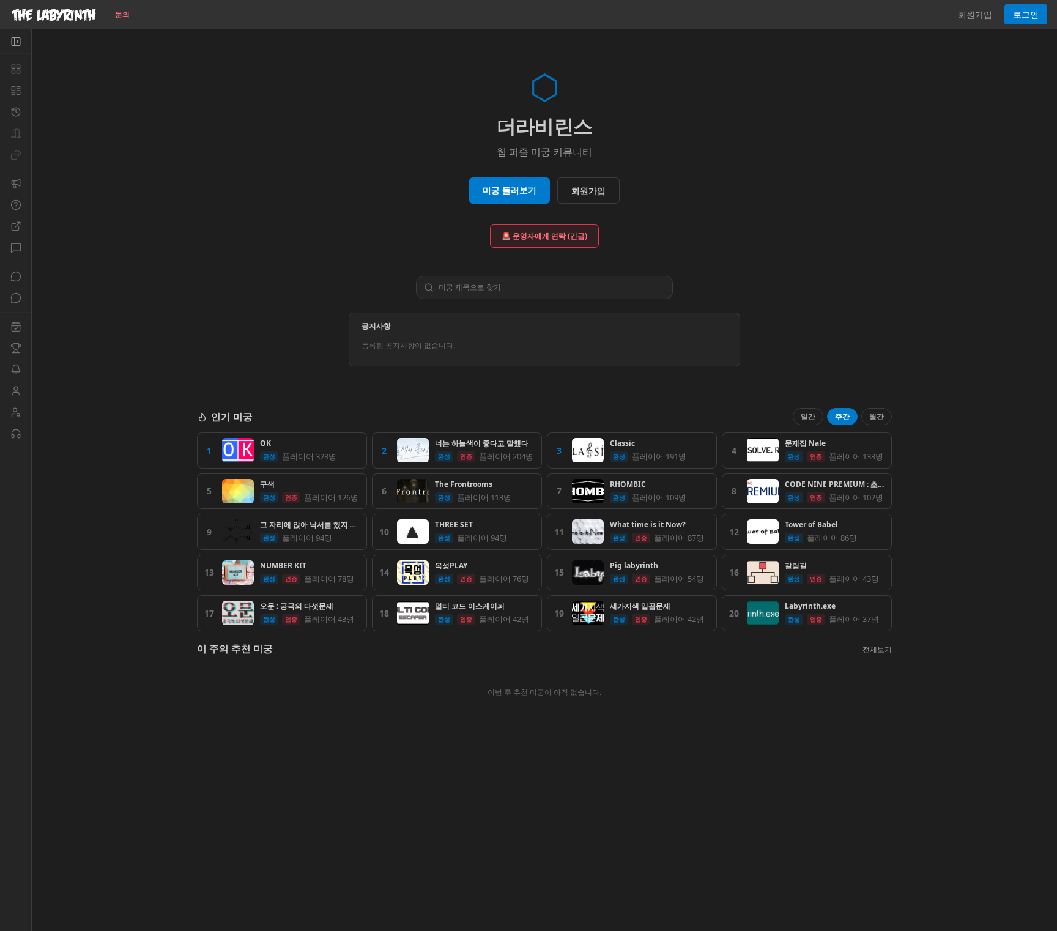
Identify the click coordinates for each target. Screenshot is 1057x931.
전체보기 (877, 649)
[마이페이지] (16, 390)
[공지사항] (16, 183)
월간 (876, 416)
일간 (808, 416)
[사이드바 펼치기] (15, 41)
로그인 (1026, 14)
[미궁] (16, 69)
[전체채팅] (16, 276)
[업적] (16, 348)
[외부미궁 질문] (16, 226)
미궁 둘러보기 (509, 190)
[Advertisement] (544, 842)
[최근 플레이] (16, 112)
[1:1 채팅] (16, 297)
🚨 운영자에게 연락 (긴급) (544, 236)
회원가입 (975, 14)
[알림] (16, 369)
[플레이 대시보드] (16, 90)
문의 (122, 14)
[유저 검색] (16, 412)
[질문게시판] (16, 205)
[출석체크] (16, 326)
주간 (842, 416)
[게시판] (16, 247)
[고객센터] (16, 433)
